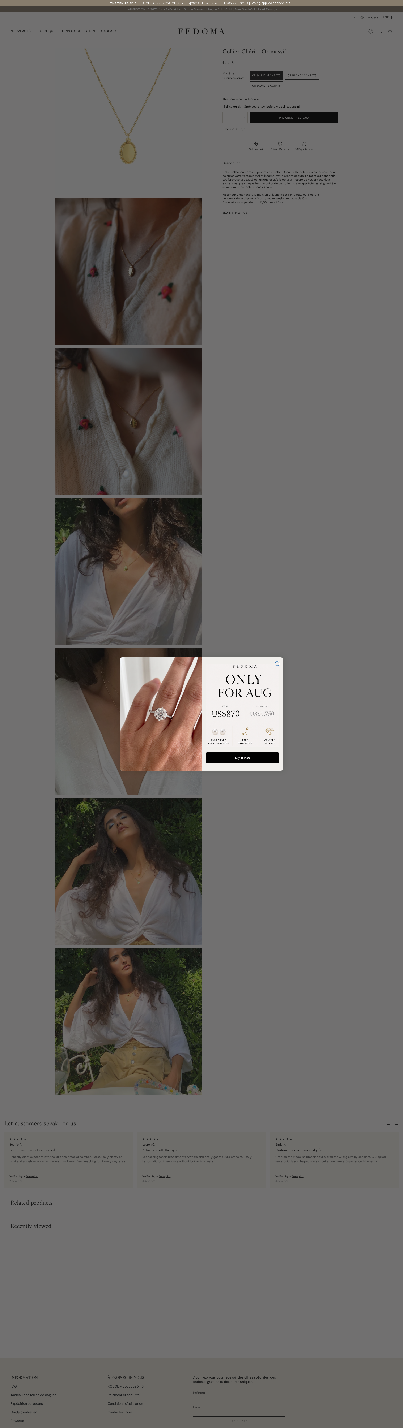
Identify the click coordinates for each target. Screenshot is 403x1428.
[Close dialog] (277, 664)
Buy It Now (242, 757)
